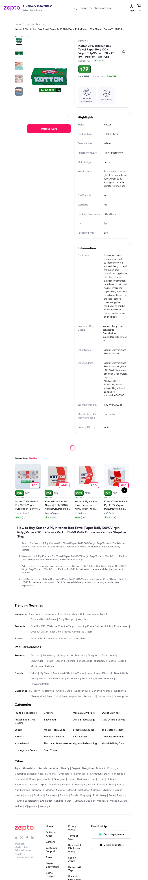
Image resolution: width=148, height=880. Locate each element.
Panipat (64, 795)
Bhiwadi (100, 768)
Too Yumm (78, 673)
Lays (89, 673)
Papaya (112, 661)
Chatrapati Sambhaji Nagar (29, 773)
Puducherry (99, 795)
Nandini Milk (121, 673)
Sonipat (58, 800)
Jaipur (42, 784)
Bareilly (65, 768)
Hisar (92, 779)
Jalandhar (53, 784)
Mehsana (83, 790)
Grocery (35, 691)
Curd (67, 691)
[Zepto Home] (12, 8)
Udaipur (90, 800)
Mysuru (107, 790)
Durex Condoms (104, 678)
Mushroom (37, 666)
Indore (33, 784)
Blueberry (99, 661)
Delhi (107, 773)
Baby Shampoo (67, 619)
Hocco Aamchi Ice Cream (78, 631)
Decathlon (80, 638)
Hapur (71, 779)
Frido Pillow (50, 638)
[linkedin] (34, 837)
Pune (112, 795)
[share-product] (124, 51)
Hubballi (111, 779)
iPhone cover (121, 626)
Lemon (59, 661)
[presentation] (24, 24)
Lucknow (36, 790)
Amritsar (54, 768)
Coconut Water (39, 631)
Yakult (34, 673)
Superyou (87, 678)
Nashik (18, 795)
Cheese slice (38, 696)
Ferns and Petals (40, 684)
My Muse (45, 673)
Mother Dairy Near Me (51, 678)
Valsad (113, 800)
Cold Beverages (89, 614)
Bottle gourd (108, 655)
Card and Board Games (43, 619)
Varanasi (124, 800)
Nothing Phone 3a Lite (90, 626)
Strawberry (49, 655)
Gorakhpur (35, 779)
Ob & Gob (36, 638)
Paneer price (121, 696)
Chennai (51, 773)
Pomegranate (65, 655)
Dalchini (70, 661)
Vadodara (102, 800)
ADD (35, 485)
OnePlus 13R (38, 626)
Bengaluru (88, 768)
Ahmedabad (29, 768)
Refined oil (89, 696)
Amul (33, 678)
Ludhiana (48, 790)
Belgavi (76, 768)
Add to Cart (49, 129)
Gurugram (59, 779)
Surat (68, 800)
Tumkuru (78, 800)
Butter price (104, 696)
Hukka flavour (80, 691)
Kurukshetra (22, 790)
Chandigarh (113, 768)
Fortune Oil (73, 678)
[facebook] (28, 837)
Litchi (108, 626)
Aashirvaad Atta (61, 673)
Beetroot (80, 655)
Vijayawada (31, 806)
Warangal (45, 806)
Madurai (60, 790)
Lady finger (37, 661)
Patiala (74, 795)
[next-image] (66, 115)
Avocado (35, 655)
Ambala (42, 768)
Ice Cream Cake (69, 614)
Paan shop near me (101, 691)
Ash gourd (93, 655)
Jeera (121, 661)
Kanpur (66, 784)
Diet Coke (56, 631)
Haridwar (82, 779)
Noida (28, 795)
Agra (17, 768)
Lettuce (49, 666)
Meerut (72, 790)
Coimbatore (65, 773)
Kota (119, 784)
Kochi (100, 784)
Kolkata (110, 784)
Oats (102, 614)
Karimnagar (78, 784)
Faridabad (117, 773)
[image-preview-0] (19, 40)
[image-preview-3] (19, 78)
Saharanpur (31, 800)
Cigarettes (48, 691)
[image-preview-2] (19, 66)
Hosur (101, 779)
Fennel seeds (84, 661)
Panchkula (51, 795)
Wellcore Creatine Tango (61, 626)
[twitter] (23, 837)
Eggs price (120, 691)
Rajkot (120, 795)
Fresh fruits (53, 696)
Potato (49, 661)
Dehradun (96, 773)
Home (18, 24)
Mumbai (95, 790)
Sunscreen (51, 614)
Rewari (18, 800)
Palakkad (38, 795)
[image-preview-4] (19, 91)
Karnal (91, 784)
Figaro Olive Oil (103, 673)
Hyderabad (21, 784)
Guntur (47, 779)
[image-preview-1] (19, 53)
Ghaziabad (21, 779)
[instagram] (17, 837)
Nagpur (117, 790)
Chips (59, 691)
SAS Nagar (46, 800)
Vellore (19, 806)
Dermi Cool (65, 638)
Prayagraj (85, 795)
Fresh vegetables (71, 696)
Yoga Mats (84, 619)
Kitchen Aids (33, 24)
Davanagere (81, 773)
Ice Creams (37, 614)
